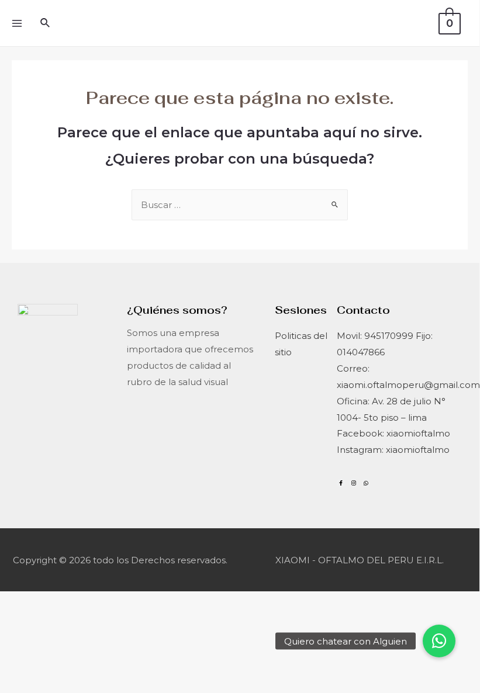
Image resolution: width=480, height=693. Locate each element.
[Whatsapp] (366, 483)
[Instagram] (353, 483)
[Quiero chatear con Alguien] (439, 641)
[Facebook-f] (341, 483)
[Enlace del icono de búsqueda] (45, 23)
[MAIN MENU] (17, 23)
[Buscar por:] (240, 204)
